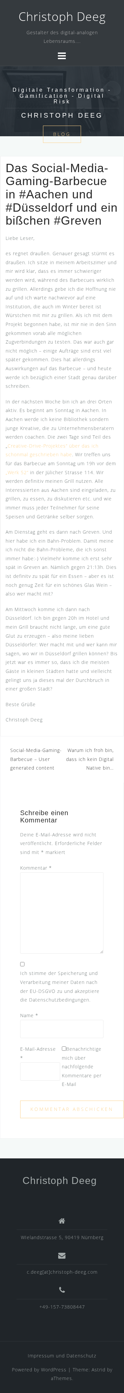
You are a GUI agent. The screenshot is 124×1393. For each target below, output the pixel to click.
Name (29, 1015)
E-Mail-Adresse (38, 1053)
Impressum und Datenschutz (62, 1355)
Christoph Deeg (62, 16)
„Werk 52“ (18, 472)
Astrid (98, 1369)
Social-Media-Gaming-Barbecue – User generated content (36, 759)
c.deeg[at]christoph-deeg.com (62, 1272)
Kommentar (36, 868)
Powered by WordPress (39, 1369)
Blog (62, 134)
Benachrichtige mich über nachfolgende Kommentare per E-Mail (82, 1066)
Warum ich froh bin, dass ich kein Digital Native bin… (90, 759)
